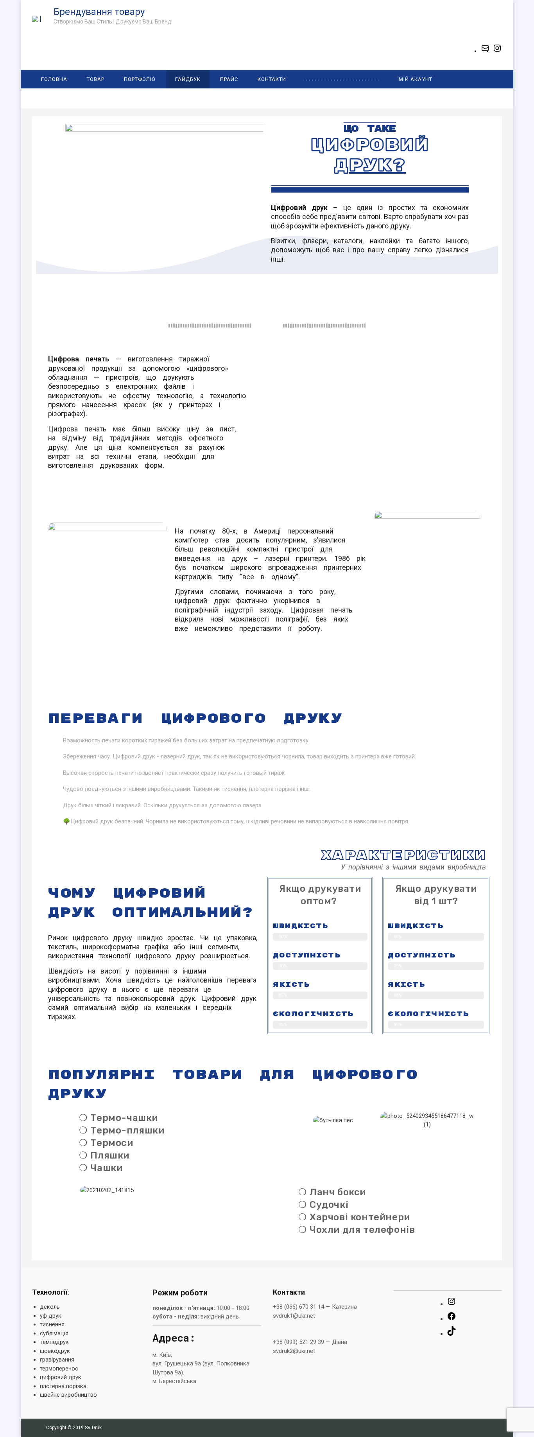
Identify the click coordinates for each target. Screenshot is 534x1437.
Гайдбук (188, 79)
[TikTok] (451, 1333)
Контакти (272, 79)
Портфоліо (140, 79)
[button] (280, 1120)
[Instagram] (497, 51)
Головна (54, 79)
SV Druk (93, 1427)
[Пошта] (485, 51)
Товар (95, 79)
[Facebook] (451, 1318)
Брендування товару (99, 11)
